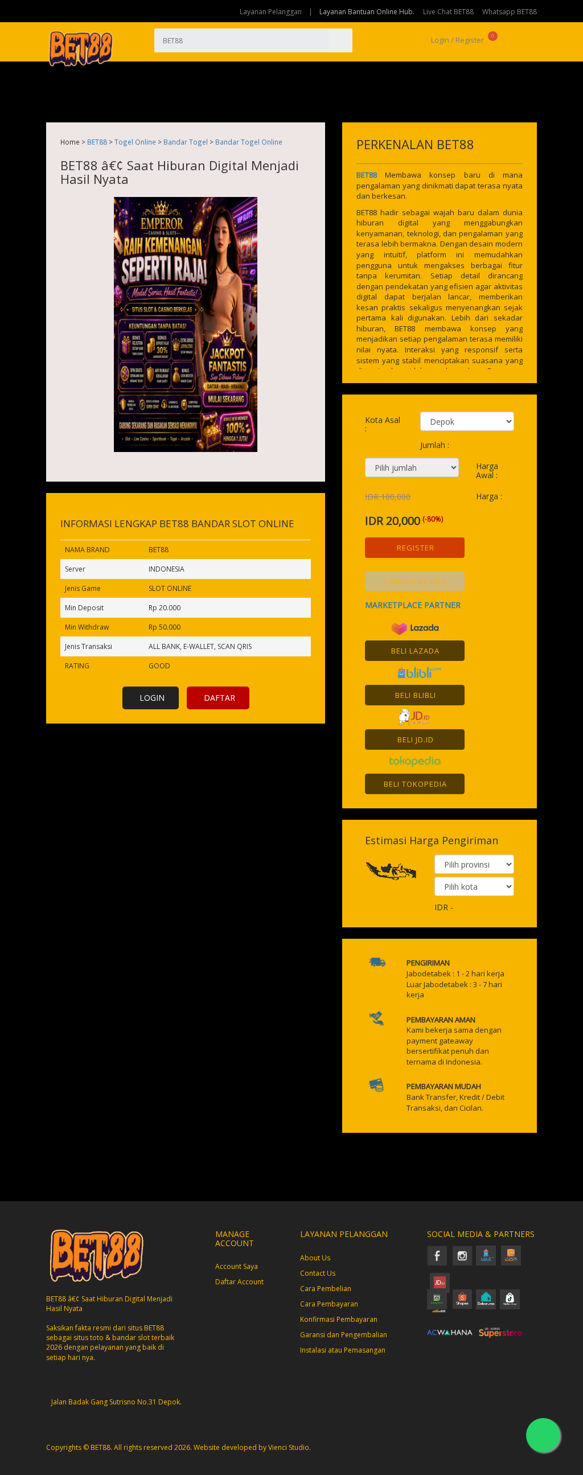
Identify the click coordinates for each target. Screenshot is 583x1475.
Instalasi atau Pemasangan (342, 1350)
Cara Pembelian (325, 1288)
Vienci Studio (288, 1447)
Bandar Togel (185, 141)
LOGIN (152, 697)
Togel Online (135, 141)
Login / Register (456, 40)
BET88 (97, 141)
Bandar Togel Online (248, 141)
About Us (315, 1258)
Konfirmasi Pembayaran (338, 1319)
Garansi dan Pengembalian (343, 1335)
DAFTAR (219, 697)
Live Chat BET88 (448, 12)
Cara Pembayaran (329, 1304)
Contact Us (317, 1273)
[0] (502, 39)
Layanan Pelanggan (271, 12)
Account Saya (236, 1266)
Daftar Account (239, 1282)
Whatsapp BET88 (509, 12)
